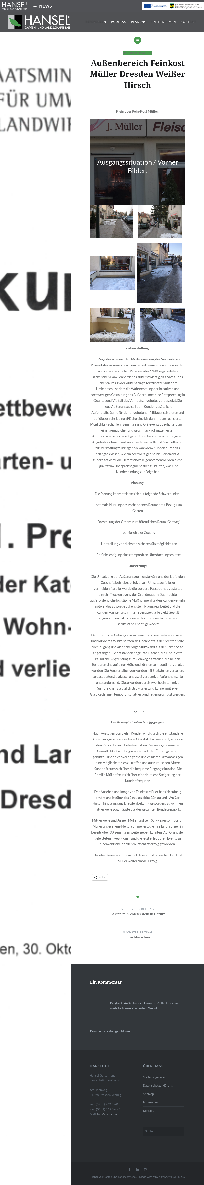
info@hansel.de (107, 1114)
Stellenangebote (154, 1077)
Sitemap (148, 1094)
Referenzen (96, 21)
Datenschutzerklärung (158, 1085)
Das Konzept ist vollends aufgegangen (137, 722)
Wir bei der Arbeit (137, 53)
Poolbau (118, 21)
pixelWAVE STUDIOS (172, 1176)
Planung (139, 21)
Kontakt (188, 21)
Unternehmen (163, 21)
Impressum (150, 1102)
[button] (39, 22)
